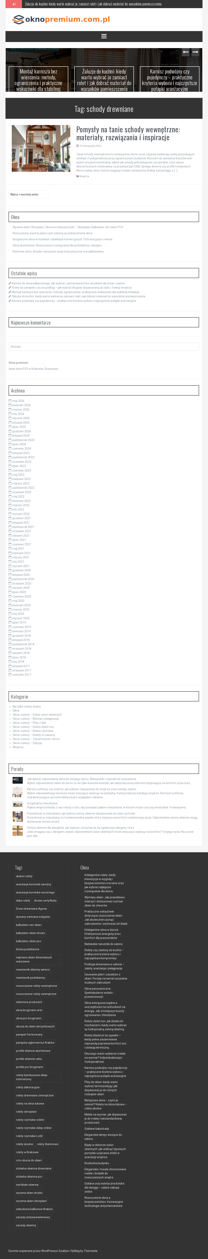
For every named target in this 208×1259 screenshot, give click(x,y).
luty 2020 (18, 613)
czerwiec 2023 (21, 470)
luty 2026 (18, 413)
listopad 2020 (21, 574)
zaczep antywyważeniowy (33, 1217)
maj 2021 (18, 548)
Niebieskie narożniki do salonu (103, 944)
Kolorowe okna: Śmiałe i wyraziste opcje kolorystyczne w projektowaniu (58, 251)
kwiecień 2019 (21, 631)
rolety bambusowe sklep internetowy (31, 1077)
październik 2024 (23, 440)
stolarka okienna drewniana (33, 1168)
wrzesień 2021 (21, 531)
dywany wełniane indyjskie (33, 916)
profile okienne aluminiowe (33, 1050)
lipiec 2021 (19, 540)
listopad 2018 (21, 640)
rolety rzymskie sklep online (33, 1128)
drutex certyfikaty (45, 900)
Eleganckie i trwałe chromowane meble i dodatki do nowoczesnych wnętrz (105, 1173)
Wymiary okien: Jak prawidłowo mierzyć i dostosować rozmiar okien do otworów (104, 901)
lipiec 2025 (19, 426)
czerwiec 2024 (21, 448)
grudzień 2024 (21, 431)
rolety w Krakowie (27, 1152)
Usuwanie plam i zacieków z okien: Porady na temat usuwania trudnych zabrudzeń (105, 978)
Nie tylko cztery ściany (27, 706)
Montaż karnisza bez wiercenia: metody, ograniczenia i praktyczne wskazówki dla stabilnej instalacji (38, 82)
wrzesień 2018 (21, 648)
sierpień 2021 (21, 535)
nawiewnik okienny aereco (33, 969)
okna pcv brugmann (28, 1018)
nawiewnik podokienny (30, 977)
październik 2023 (23, 457)
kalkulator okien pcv (28, 941)
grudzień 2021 (21, 518)
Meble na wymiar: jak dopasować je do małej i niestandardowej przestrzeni (105, 1118)
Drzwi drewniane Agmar (31, 908)
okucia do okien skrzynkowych (35, 1026)
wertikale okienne (27, 1184)
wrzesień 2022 (21, 492)
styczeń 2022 (21, 514)
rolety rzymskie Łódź (29, 1136)
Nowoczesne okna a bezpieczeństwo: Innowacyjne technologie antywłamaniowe (103, 1201)
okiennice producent (29, 1002)
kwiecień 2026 (21, 405)
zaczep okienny (26, 1225)
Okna (16, 710)
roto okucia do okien (29, 1160)
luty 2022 (18, 509)
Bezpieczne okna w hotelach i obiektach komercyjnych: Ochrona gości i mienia (62, 239)
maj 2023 (18, 474)
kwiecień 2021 (21, 553)
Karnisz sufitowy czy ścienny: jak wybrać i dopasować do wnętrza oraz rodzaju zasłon (81, 789)
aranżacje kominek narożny (33, 884)
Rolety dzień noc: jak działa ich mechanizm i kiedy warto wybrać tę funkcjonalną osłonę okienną (105, 1025)
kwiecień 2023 (21, 479)
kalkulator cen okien (28, 925)
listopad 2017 (21, 666)
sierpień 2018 (21, 653)
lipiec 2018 (19, 657)
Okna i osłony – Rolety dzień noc (33, 726)
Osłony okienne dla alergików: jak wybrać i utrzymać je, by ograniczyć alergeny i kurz (80, 827)
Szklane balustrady (96, 1128)
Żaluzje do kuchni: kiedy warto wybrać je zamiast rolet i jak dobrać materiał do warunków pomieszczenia (93, 3)
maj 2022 (18, 496)
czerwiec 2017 (21, 674)
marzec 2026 (20, 409)
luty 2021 (18, 561)
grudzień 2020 (21, 570)
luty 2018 (18, 661)
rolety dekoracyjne (28, 1087)
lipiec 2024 (19, 444)
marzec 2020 (20, 609)
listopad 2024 (21, 435)
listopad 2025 (21, 422)
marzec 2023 (20, 483)
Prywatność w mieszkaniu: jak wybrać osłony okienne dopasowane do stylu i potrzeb (81, 813)
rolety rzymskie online (30, 1119)
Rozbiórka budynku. (97, 1163)
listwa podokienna (27, 949)
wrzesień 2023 (21, 461)
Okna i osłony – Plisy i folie (29, 722)
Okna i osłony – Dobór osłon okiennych (37, 714)
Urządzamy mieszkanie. (42, 803)
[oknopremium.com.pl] (62, 19)
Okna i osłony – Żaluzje (27, 743)
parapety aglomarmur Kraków (35, 1042)
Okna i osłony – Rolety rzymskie (33, 731)
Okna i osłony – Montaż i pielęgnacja (36, 718)
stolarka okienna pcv (29, 1176)
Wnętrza (84, 176)
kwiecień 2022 (21, 501)
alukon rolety (24, 876)
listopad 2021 (21, 522)
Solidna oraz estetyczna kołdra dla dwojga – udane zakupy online (104, 1187)
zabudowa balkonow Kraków (34, 1209)
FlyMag (75, 1251)
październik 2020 (23, 579)
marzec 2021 (20, 557)
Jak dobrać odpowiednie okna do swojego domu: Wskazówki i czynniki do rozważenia (81, 779)
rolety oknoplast (26, 1111)
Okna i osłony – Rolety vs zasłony (34, 735)
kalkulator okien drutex (30, 933)
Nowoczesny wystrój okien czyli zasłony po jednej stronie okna (52, 233)
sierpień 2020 (21, 587)
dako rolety (23, 900)
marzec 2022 (20, 505)
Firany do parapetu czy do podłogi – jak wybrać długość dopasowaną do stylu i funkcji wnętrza (72, 287)
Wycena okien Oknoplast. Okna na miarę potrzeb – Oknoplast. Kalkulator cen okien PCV (68, 227)
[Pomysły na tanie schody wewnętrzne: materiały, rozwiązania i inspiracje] (41, 148)
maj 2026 (18, 400)
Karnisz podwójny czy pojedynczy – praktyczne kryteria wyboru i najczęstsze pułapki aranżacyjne (169, 80)
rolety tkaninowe (47, 1144)
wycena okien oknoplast (31, 1201)
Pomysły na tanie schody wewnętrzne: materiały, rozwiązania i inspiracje (128, 133)
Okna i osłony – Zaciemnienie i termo (36, 739)
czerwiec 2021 (21, 544)
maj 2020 (18, 600)
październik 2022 (23, 487)
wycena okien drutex (29, 1192)
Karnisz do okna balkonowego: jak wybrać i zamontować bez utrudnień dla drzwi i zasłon (68, 283)
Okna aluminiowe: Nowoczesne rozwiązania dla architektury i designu (57, 245)
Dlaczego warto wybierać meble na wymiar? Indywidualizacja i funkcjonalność (105, 1057)
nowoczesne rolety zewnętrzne (36, 994)
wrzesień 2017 (21, 670)
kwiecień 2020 (21, 605)
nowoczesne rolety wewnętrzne (36, 985)
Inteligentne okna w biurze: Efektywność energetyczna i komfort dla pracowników (102, 934)
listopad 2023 (21, 453)
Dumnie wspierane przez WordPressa (33, 1251)
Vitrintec (15, 346)
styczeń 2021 (21, 566)
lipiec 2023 (19, 466)
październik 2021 (23, 527)
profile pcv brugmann (29, 1067)
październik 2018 (23, 644)
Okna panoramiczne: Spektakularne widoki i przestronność (98, 992)
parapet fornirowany (29, 1034)
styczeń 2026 (21, 418)
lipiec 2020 (19, 592)
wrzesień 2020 (21, 583)
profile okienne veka (29, 1058)
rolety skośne (24, 1144)
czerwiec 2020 (21, 596)
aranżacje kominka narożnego (35, 892)
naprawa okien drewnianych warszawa (34, 959)
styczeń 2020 (21, 618)
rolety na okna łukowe (30, 1103)
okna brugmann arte (29, 1010)
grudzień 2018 (21, 635)
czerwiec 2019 (21, 627)
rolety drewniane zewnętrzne (35, 1095)
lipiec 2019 (19, 622)
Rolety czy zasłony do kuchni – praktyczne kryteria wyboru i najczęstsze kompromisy (104, 954)
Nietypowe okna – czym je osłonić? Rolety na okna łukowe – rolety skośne (105, 1104)
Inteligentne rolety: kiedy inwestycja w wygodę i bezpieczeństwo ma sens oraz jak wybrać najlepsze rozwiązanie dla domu (104, 883)
